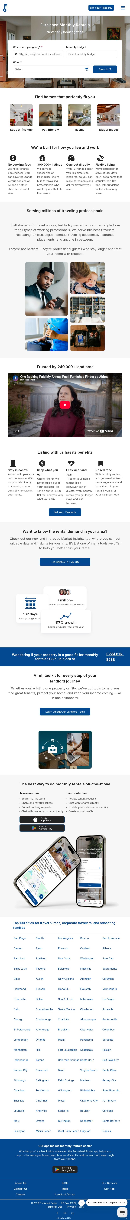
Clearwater (86, 1029)
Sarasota (107, 1039)
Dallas (39, 999)
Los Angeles (65, 938)
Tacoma (41, 968)
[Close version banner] (126, 1218)
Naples (106, 1131)
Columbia (108, 978)
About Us (20, 1183)
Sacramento (109, 968)
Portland (41, 958)
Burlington (64, 1120)
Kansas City (21, 1070)
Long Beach (21, 1039)
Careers (20, 1194)
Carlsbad (107, 1110)
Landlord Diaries (65, 1194)
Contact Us (20, 1188)
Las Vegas (108, 999)
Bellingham (42, 1080)
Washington (87, 958)
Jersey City (109, 1080)
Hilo (38, 1049)
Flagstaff (85, 1131)
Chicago (18, 1019)
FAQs (65, 1183)
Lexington (19, 1131)
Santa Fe (63, 1110)
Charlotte (63, 1019)
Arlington (85, 978)
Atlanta (106, 948)
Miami (61, 1039)
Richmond (20, 988)
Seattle (40, 938)
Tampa (40, 1060)
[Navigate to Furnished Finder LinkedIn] (72, 1213)
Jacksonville (109, 1019)
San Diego (20, 938)
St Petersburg (22, 1029)
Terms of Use (54, 1206)
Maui (17, 1120)
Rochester (86, 1120)
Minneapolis (109, 988)
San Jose (19, 958)
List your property (101, 7)
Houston (85, 988)
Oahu (17, 1009)
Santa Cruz (87, 1060)
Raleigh (106, 1049)
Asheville (107, 1009)
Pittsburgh (20, 1080)
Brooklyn (63, 1029)
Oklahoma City (88, 1100)
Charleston (86, 1009)
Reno (39, 948)
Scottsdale (86, 1049)
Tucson (40, 988)
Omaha (40, 1120)
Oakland (85, 948)
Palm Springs (66, 1080)
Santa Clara (109, 1070)
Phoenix (63, 948)
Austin (39, 978)
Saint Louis (20, 968)
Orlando (41, 1039)
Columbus (108, 1029)
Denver (18, 948)
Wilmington (64, 1090)
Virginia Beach (88, 1070)
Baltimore (63, 968)
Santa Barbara (110, 1120)
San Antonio (65, 999)
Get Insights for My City (65, 562)
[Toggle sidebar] (123, 7)
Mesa (61, 1100)
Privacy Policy (75, 1206)
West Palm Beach (66, 1131)
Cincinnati (41, 1100)
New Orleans (66, 978)
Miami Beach (43, 1131)
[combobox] (38, 54)
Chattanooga (43, 1019)
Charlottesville (44, 1009)
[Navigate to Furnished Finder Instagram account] (65, 1213)
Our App (109, 1188)
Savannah (42, 1070)
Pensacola (86, 1039)
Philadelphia (87, 1090)
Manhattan (20, 1049)
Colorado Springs (66, 1060)
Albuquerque (88, 1019)
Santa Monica (66, 1009)
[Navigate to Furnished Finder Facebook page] (57, 1213)
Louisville (19, 1110)
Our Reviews (109, 1183)
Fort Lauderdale (66, 1049)
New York (64, 958)
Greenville (20, 999)
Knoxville (41, 1110)
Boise (17, 978)
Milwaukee (86, 999)
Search (103, 69)
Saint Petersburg (110, 1090)
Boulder (85, 1110)
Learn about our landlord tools (65, 711)
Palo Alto (108, 958)
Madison (85, 1080)
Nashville (85, 968)
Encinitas (19, 1100)
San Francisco (110, 938)
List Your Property (65, 512)
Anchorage (42, 1029)
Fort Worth (42, 1090)
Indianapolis (21, 1060)
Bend (61, 1070)
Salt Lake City (110, 1060)
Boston (84, 938)
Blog (65, 1188)
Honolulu (63, 988)
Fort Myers (109, 1100)
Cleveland (19, 1090)
